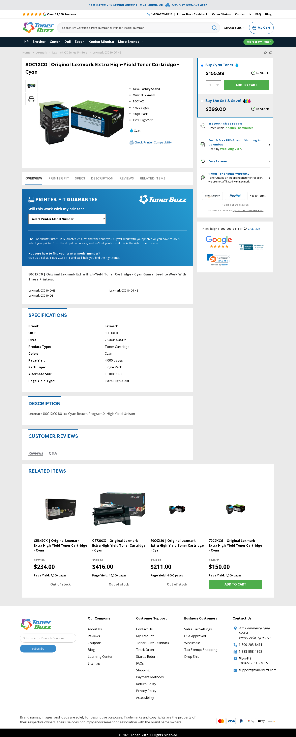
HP (26, 42)
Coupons (94, 723)
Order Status (221, 14)
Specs (80, 178)
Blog (268, 14)
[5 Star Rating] (219, 241)
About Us (95, 709)
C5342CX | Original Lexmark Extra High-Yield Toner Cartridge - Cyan (60, 616)
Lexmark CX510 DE (40, 295)
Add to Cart (235, 664)
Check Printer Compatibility (153, 142)
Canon (55, 42)
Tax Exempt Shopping (200, 729)
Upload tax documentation (248, 210)
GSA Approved (195, 716)
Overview (33, 178)
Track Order (145, 729)
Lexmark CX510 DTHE (106, 52)
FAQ (258, 14)
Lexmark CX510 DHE (41, 290)
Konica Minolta (101, 42)
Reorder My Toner (258, 41)
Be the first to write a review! (108, 508)
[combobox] (138, 27)
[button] (219, 260)
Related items (152, 178)
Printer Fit (58, 178)
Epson (80, 42)
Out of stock (60, 664)
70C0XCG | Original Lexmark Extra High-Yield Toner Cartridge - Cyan (235, 616)
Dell (67, 42)
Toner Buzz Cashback (192, 14)
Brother (39, 42)
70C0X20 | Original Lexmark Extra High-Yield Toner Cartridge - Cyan (177, 616)
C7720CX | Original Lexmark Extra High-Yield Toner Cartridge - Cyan (119, 616)
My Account (233, 28)
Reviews (126, 178)
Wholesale (192, 723)
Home (26, 52)
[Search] (214, 27)
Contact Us (243, 14)
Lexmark (41, 52)
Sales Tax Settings (198, 709)
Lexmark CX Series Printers (69, 52)
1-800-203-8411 (250, 724)
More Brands (129, 42)
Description (102, 178)
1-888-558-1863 (250, 731)
